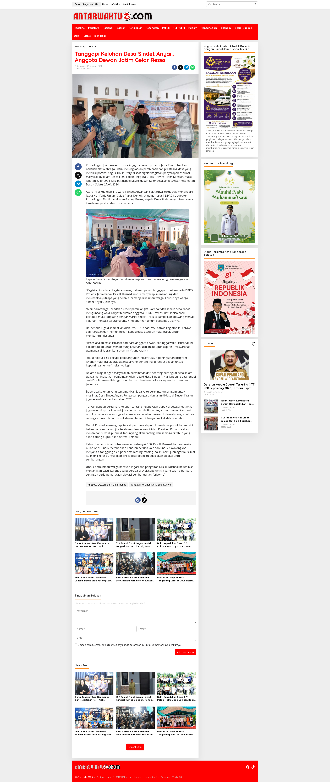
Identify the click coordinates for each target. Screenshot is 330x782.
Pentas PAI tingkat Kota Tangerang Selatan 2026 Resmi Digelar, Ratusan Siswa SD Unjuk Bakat (175, 579)
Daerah (78, 68)
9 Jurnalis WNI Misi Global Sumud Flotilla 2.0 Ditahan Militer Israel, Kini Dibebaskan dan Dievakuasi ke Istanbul (237, 419)
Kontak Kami (150, 777)
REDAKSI (120, 777)
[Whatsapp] (192, 67)
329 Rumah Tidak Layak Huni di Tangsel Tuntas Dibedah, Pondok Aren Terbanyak (134, 545)
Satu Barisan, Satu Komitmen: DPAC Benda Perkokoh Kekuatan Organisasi (134, 579)
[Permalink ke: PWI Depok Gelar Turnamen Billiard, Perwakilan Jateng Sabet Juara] (94, 563)
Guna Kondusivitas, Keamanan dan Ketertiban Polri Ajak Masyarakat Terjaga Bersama (92, 545)
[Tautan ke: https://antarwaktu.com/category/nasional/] (254, 344)
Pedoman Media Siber (173, 777)
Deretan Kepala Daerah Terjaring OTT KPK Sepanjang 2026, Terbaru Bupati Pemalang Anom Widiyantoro (229, 386)
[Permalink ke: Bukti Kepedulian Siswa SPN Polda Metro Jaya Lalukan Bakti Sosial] (176, 529)
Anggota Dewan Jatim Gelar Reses (107, 484)
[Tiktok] (144, 500)
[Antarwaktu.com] (112, 16)
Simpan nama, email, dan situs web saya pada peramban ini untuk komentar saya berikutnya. (129, 644)
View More (135, 747)
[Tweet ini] (180, 67)
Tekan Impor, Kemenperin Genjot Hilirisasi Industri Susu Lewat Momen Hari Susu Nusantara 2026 (237, 402)
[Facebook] (138, 500)
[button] (255, 4)
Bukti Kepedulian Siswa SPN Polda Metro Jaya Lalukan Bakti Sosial (175, 545)
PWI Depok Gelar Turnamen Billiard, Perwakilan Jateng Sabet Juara (94, 579)
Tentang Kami (104, 777)
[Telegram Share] (186, 67)
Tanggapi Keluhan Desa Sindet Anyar (151, 484)
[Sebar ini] (174, 67)
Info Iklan (134, 777)
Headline (86, 68)
